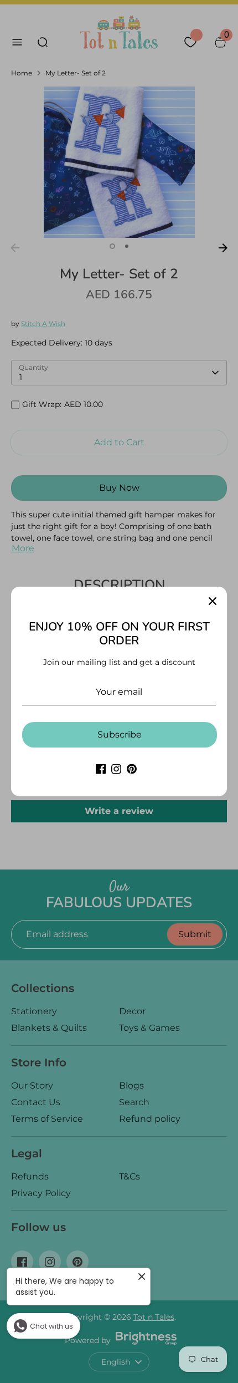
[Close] (212, 601)
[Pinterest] (132, 769)
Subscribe (119, 734)
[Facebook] (101, 769)
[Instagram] (116, 769)
